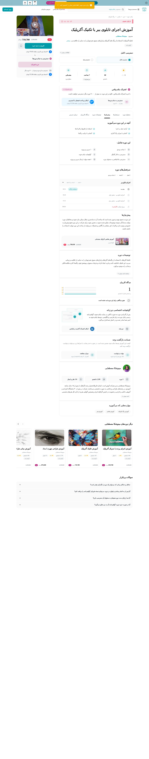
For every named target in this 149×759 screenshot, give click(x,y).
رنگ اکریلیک (111, 16)
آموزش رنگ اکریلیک (123, 411)
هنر (124, 16)
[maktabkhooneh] (144, 9)
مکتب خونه (130, 16)
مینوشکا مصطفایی (113, 368)
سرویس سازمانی (45, 9)
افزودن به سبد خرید (38, 46)
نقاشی (119, 16)
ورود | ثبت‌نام (7, 9)
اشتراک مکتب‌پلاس (58, 9)
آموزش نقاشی (110, 411)
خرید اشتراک (68, 89)
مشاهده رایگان (73, 189)
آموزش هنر (99, 411)
